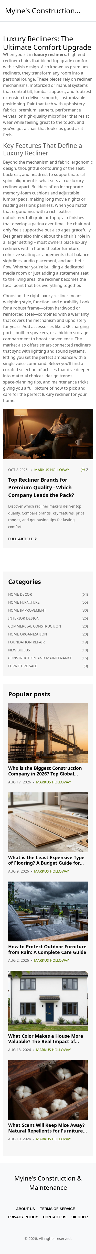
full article (20, 538)
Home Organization (27, 634)
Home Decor (20, 594)
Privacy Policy (23, 1217)
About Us (25, 1209)
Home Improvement (27, 610)
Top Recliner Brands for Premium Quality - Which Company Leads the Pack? (41, 487)
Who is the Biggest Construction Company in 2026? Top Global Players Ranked (45, 770)
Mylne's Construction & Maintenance (43, 10)
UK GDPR (79, 1217)
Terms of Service (57, 1209)
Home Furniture (24, 602)
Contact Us (54, 1217)
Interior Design (23, 618)
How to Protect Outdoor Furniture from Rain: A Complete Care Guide (47, 949)
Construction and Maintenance (40, 658)
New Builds (19, 650)
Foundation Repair (26, 642)
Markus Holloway (51, 469)
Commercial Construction (34, 626)
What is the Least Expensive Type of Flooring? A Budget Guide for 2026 (46, 860)
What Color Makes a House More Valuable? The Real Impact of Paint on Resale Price (45, 1038)
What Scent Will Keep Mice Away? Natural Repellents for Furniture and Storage (46, 1128)
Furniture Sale (22, 665)
